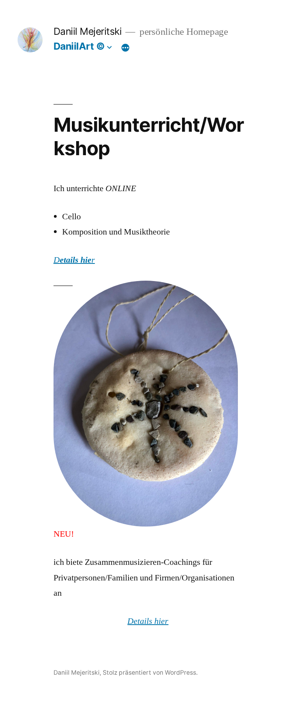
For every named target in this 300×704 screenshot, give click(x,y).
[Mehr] (125, 47)
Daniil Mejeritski (88, 31)
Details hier (147, 621)
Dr (74, 259)
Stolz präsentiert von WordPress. (150, 672)
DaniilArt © (79, 46)
